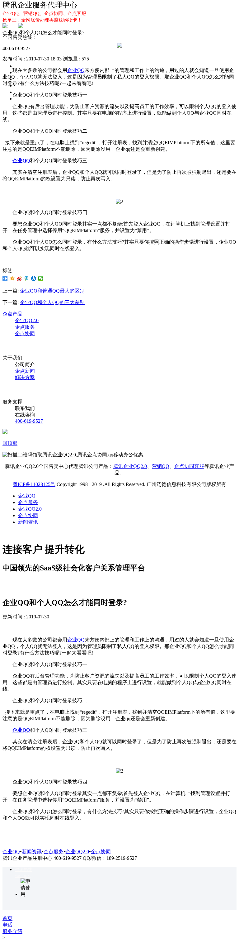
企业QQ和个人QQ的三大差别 (52, 302)
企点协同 (25, 85)
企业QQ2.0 (27, 79)
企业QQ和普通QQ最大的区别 (52, 290)
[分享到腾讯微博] (26, 278)
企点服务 (25, 72)
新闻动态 (25, 92)
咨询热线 (23, 869)
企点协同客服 (189, 466)
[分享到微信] (41, 278)
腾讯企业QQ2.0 (130, 466)
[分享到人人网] (33, 278)
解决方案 (25, 98)
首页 (20, 59)
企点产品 (12, 314)
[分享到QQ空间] (12, 278)
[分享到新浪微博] (19, 278)
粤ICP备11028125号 (34, 484)
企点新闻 (25, 371)
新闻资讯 (28, 522)
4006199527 (22, 876)
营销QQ (160, 466)
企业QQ (23, 66)
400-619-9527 (29, 421)
